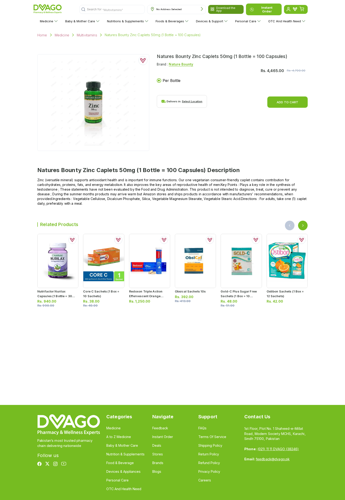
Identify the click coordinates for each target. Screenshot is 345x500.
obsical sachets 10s (190, 291)
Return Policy (208, 454)
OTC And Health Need (284, 21)
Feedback (160, 428)
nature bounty (181, 64)
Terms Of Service (212, 437)
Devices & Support (209, 21)
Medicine (46, 21)
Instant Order (266, 9)
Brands (157, 463)
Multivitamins (87, 35)
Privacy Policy (209, 471)
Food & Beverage (120, 463)
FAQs (202, 428)
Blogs (156, 471)
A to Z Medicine (118, 437)
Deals (156, 445)
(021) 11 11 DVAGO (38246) (278, 449)
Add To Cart (287, 102)
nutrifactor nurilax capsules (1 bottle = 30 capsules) (54, 296)
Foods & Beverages (170, 21)
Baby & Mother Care (80, 21)
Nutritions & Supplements (125, 21)
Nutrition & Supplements (125, 454)
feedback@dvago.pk (273, 459)
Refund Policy (209, 463)
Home (42, 35)
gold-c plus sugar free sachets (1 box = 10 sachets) (239, 296)
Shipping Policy (210, 445)
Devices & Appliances (123, 471)
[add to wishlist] (142, 60)
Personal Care (245, 21)
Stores (157, 454)
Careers (204, 480)
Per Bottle (171, 80)
